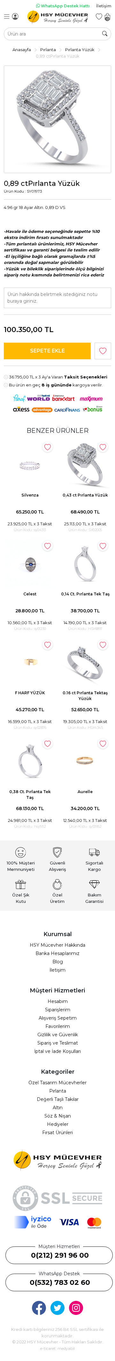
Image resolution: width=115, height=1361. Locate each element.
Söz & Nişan (57, 1116)
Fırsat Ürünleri (57, 1132)
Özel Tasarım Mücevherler (57, 1083)
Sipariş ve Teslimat (57, 1043)
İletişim (103, 6)
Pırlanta (57, 1091)
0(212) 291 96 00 (60, 1255)
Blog (57, 962)
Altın (58, 1107)
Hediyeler (57, 1124)
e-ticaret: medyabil (57, 1348)
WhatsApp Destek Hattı (65, 6)
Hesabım (58, 1001)
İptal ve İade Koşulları (57, 1051)
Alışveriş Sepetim (58, 1018)
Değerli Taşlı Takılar (58, 1099)
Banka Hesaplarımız (57, 953)
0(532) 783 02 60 (60, 1282)
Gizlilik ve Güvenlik (57, 1035)
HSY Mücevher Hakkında (57, 945)
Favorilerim (57, 1026)
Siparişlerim (57, 1010)
